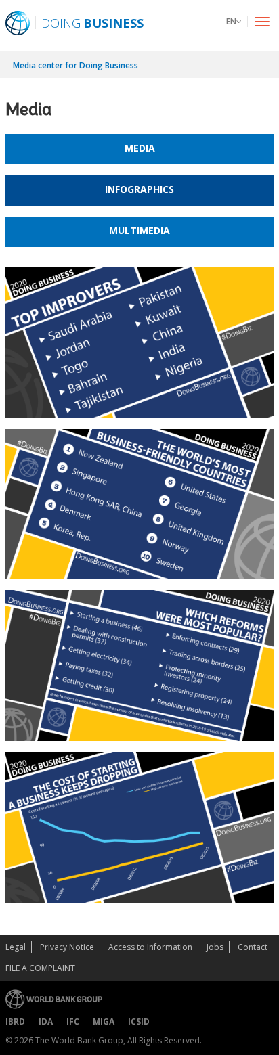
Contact (252, 947)
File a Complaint (40, 968)
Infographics (139, 189)
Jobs (215, 947)
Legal (15, 947)
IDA (46, 1021)
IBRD (15, 1021)
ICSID (139, 1021)
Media (140, 147)
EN (231, 21)
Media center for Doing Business (75, 65)
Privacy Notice (67, 947)
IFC (72, 1021)
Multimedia (139, 230)
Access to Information (150, 947)
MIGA (103, 1021)
